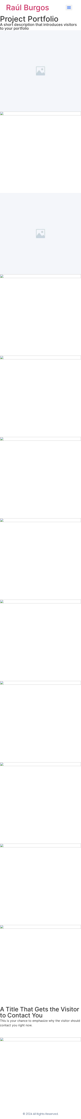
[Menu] (69, 7)
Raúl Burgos (27, 7)
